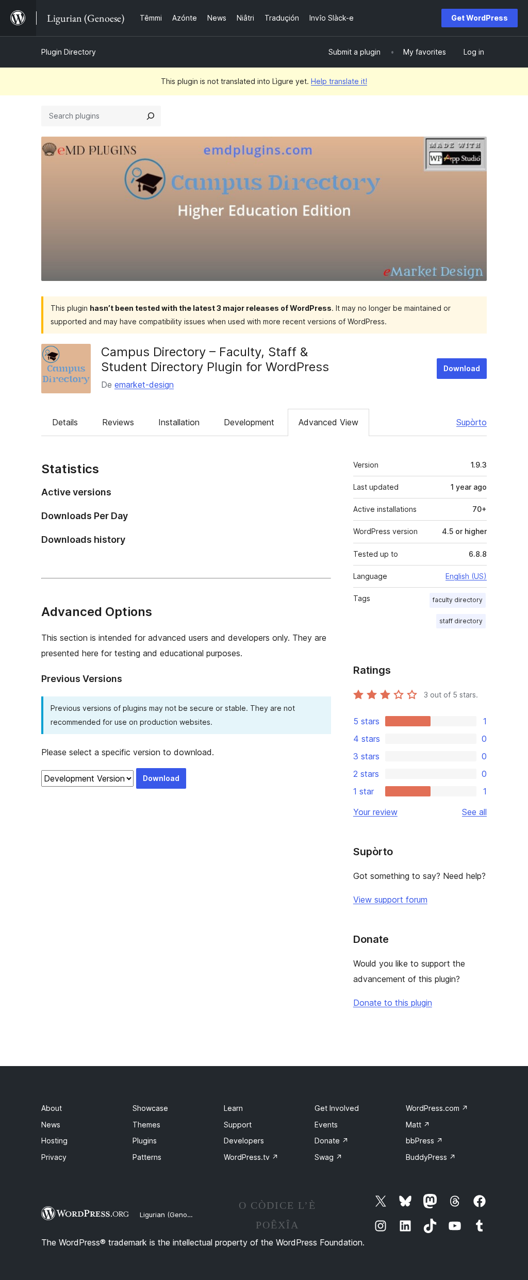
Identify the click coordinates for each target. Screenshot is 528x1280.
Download (461, 368)
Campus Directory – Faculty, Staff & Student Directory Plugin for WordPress (215, 359)
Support (238, 1124)
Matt (418, 1124)
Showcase (150, 1108)
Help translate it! (339, 81)
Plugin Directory (68, 51)
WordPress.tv (251, 1157)
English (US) (466, 576)
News (50, 1124)
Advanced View (328, 422)
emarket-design (144, 384)
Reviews (118, 422)
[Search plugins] (150, 116)
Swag (328, 1157)
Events (326, 1124)
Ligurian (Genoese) (170, 1214)
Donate (332, 1140)
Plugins (145, 1140)
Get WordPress (479, 17)
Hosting (54, 1140)
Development (249, 422)
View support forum (390, 899)
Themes (146, 1124)
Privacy (54, 1157)
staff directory (461, 621)
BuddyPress (431, 1157)
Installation (179, 422)
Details (65, 422)
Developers (244, 1140)
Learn (233, 1108)
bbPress (424, 1140)
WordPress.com (437, 1108)
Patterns (147, 1157)
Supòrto (471, 422)
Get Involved (337, 1108)
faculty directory (458, 600)
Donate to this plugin (392, 1003)
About (51, 1108)
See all (474, 812)
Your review (375, 812)
